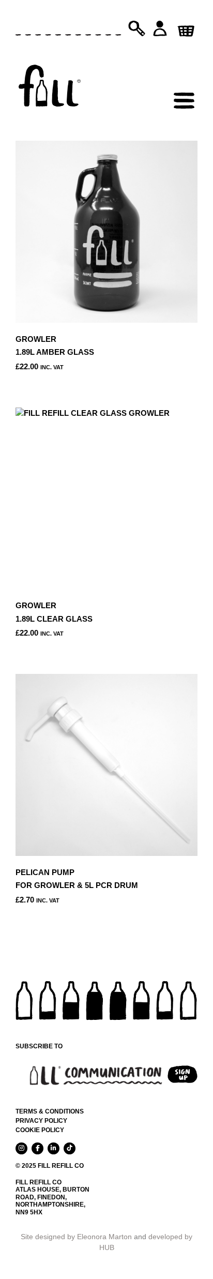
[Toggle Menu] (184, 78)
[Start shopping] (184, 27)
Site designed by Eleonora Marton (76, 1236)
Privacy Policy (41, 1120)
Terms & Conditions (50, 1111)
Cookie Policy (40, 1130)
